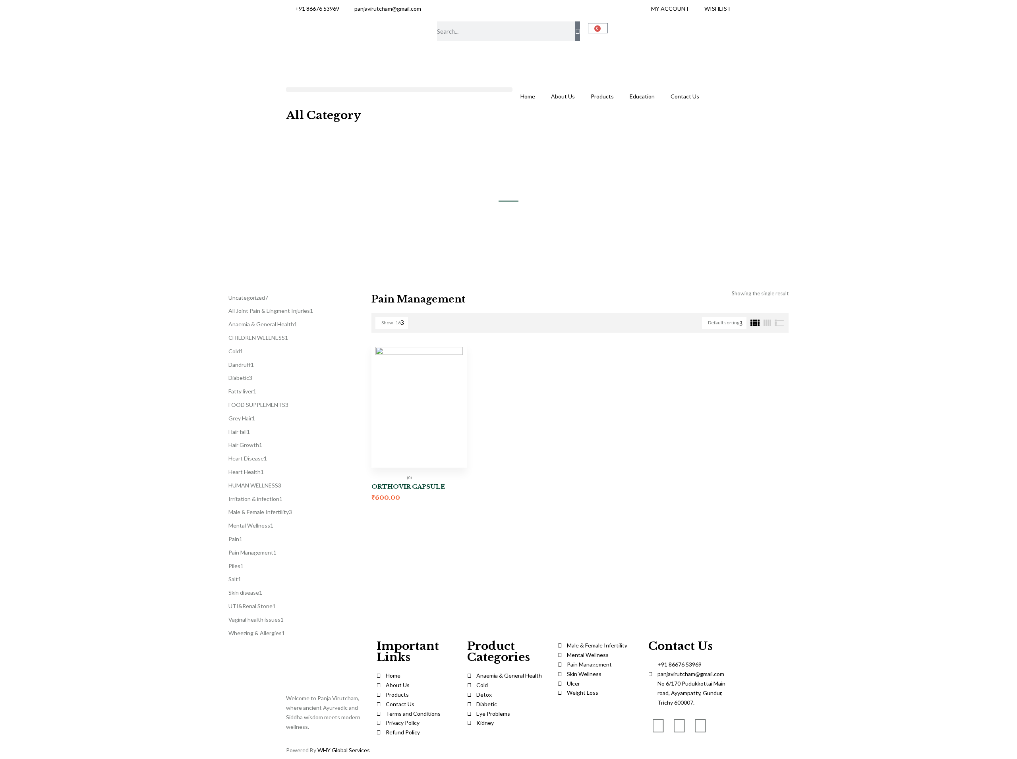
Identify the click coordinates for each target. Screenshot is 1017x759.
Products (602, 96)
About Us (563, 96)
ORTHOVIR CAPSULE (408, 486)
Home (527, 96)
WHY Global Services (343, 750)
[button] (399, 89)
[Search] (577, 31)
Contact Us (685, 96)
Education (642, 96)
